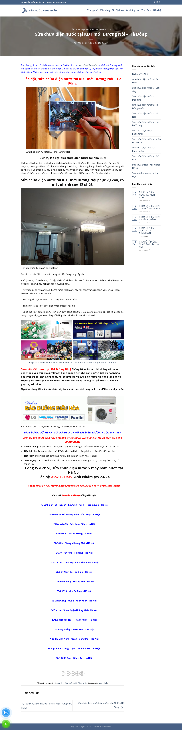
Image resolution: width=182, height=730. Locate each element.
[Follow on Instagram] (154, 2)
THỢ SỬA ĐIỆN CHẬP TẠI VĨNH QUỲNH (149, 218)
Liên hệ (157, 10)
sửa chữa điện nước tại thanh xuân (143, 149)
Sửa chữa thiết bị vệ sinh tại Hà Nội (146, 166)
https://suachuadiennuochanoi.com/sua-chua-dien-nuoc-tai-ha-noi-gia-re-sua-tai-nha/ (72, 362)
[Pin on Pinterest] (77, 673)
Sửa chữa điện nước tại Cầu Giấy (145, 89)
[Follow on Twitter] (157, 2)
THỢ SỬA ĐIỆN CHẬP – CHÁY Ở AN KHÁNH (149, 207)
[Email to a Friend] (72, 673)
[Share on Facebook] (63, 673)
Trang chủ (92, 10)
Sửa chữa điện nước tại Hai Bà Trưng (145, 124)
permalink (103, 683)
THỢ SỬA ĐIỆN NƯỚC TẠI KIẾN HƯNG (147, 195)
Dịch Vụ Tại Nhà (140, 74)
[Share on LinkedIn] (82, 673)
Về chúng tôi (107, 10)
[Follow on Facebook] (152, 2)
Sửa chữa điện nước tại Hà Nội (145, 115)
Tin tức (145, 10)
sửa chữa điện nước (87, 65)
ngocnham (103, 43)
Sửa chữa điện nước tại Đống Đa (143, 98)
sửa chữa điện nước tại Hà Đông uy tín (91, 29)
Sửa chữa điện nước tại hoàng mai (143, 132)
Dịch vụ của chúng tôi (127, 10)
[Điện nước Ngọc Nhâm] (39, 10)
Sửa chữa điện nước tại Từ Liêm (145, 158)
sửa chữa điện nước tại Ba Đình (145, 81)
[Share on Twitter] (68, 673)
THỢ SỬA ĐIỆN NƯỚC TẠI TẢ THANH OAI (146, 231)
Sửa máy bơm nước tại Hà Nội (145, 175)
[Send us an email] (159, 2)
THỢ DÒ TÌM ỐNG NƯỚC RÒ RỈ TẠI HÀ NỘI (149, 244)
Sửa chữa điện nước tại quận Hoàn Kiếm (146, 141)
